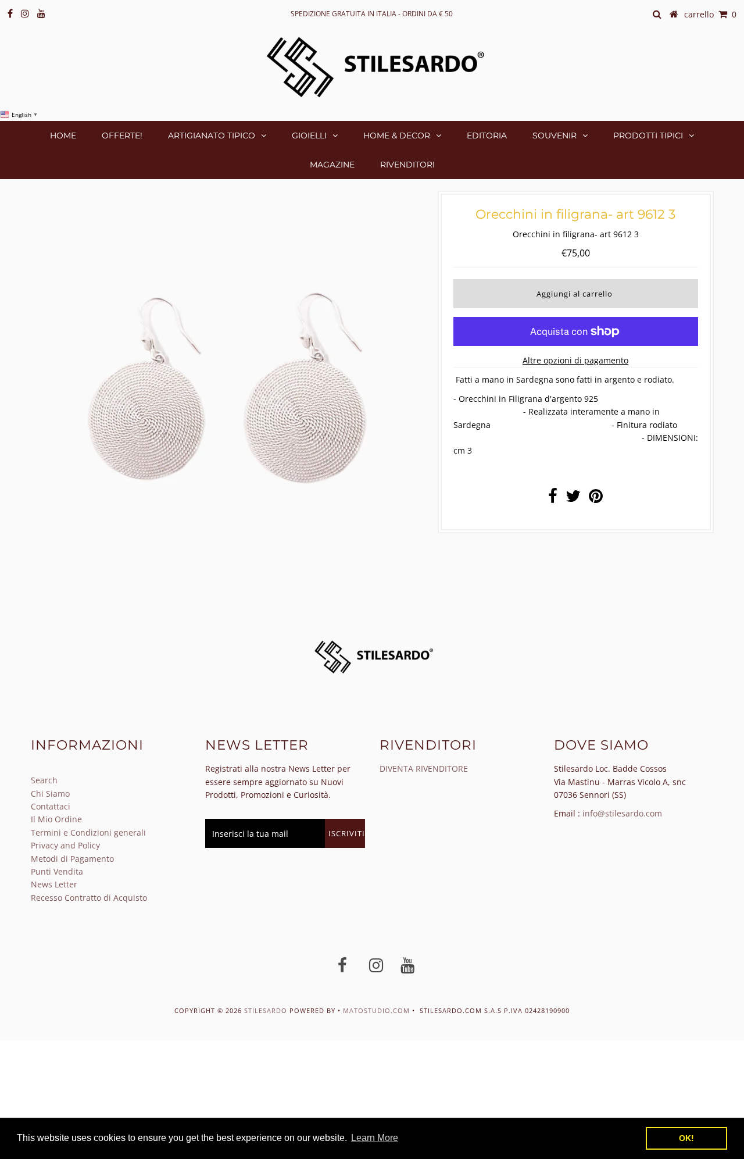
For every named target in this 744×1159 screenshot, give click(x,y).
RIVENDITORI (407, 164)
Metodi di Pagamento (72, 858)
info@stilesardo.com (622, 813)
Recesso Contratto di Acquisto (89, 897)
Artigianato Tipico (211, 135)
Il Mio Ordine (56, 819)
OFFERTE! (122, 135)
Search (44, 780)
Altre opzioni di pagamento (575, 360)
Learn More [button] (374, 1138)
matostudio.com (376, 1010)
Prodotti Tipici (648, 135)
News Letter (54, 884)
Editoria (487, 135)
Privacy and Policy (65, 845)
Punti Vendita (57, 871)
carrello (710, 14)
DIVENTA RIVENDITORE (424, 768)
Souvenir (554, 135)
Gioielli (309, 135)
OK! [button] (686, 1138)
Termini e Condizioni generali (88, 832)
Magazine (332, 164)
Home (63, 135)
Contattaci (50, 806)
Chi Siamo (50, 793)
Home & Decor (396, 135)
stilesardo (266, 1010)
